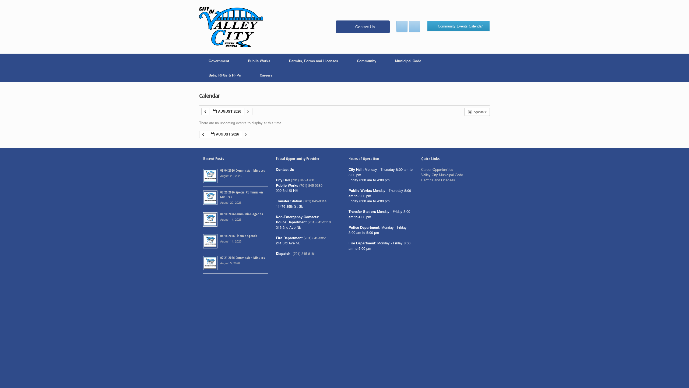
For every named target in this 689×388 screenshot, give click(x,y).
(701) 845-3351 (315, 237)
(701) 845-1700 (302, 179)
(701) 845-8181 (304, 253)
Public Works (259, 60)
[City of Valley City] (231, 27)
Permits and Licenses (438, 179)
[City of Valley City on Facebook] (401, 26)
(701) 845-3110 (319, 221)
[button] (482, 68)
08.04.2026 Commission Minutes (242, 170)
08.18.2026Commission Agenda (241, 214)
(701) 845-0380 (310, 185)
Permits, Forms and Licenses (313, 60)
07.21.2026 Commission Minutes (242, 257)
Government (219, 60)
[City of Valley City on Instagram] (414, 26)
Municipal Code (408, 60)
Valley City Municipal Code (442, 174)
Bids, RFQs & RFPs (225, 75)
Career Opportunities (437, 169)
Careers (266, 75)
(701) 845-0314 (314, 200)
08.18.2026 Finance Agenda (238, 236)
